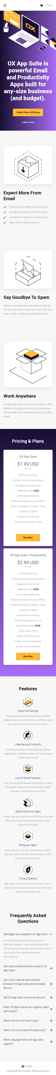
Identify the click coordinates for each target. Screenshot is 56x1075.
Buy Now (28, 537)
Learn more (28, 122)
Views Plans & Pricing (28, 112)
